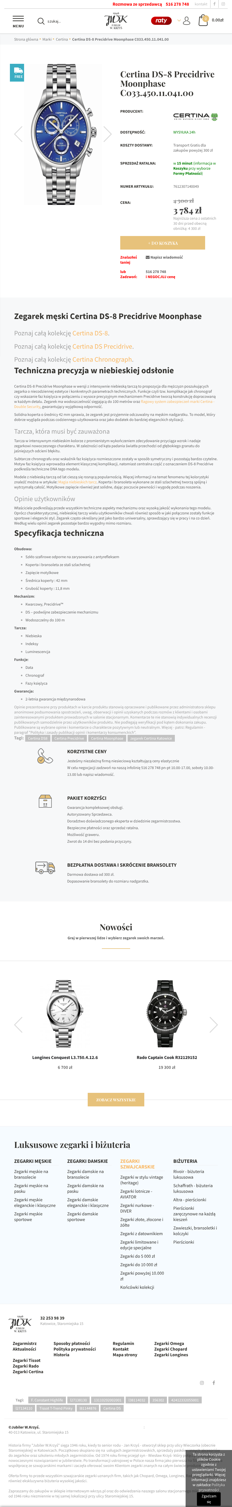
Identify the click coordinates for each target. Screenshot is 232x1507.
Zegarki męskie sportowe (28, 1216)
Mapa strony (125, 1355)
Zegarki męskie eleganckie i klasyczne (35, 1202)
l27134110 (24, 1408)
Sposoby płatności (71, 1343)
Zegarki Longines (171, 1355)
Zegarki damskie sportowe (82, 1216)
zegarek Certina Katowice (151, 738)
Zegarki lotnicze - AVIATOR (136, 1194)
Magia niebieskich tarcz (77, 481)
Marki (46, 39)
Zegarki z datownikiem (141, 1234)
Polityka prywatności (74, 1349)
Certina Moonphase (107, 738)
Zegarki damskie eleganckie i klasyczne (88, 1202)
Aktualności (24, 1349)
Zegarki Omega (169, 1343)
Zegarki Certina (28, 1372)
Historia (61, 1355)
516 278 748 (177, 4)
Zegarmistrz (24, 1343)
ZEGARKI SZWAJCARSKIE (137, 1164)
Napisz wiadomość (166, 257)
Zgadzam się (208, 1499)
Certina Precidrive (69, 738)
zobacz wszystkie (116, 1099)
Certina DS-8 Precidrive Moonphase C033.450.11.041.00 (120, 39)
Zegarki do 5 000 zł (137, 1256)
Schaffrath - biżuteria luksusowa (193, 1188)
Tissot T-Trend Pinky (55, 1408)
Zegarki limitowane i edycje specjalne (139, 1245)
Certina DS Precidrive (102, 346)
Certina (62, 39)
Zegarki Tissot (26, 1360)
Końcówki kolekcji (137, 1287)
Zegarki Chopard (170, 1349)
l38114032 (136, 1400)
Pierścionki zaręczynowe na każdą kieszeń (194, 1213)
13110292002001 (107, 1400)
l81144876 (88, 1408)
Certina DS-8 (90, 333)
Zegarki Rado (26, 1366)
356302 (158, 1400)
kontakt (201, 3)
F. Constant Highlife (47, 1400)
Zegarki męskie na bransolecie (31, 1174)
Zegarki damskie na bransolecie (85, 1174)
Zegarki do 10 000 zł (138, 1265)
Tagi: (20, 1400)
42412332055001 (185, 1400)
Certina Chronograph (102, 359)
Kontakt (121, 1349)
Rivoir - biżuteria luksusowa (188, 1174)
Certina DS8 (38, 738)
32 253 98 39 (52, 1318)
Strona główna (26, 39)
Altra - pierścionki (189, 1200)
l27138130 (78, 1400)
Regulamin (123, 1343)
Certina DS (112, 1408)
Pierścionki (183, 1242)
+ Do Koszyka (163, 243)
